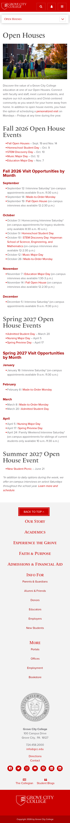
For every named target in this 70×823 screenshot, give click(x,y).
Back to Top (33, 512)
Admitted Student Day (21, 334)
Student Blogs (45, 783)
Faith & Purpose (35, 553)
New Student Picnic (19, 469)
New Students (35, 628)
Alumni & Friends (35, 591)
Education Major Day (20, 160)
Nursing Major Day (18, 338)
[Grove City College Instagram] (27, 768)
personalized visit (47, 111)
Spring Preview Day (19, 342)
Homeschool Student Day (23, 148)
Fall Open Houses (18, 143)
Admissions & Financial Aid (35, 564)
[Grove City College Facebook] (10, 768)
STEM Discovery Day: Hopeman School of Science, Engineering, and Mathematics (34, 242)
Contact (35, 760)
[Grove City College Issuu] (43, 768)
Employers (35, 619)
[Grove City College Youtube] (35, 768)
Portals (35, 649)
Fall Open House (36, 201)
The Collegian (24, 783)
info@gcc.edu (35, 749)
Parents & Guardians (35, 581)
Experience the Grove (35, 542)
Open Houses (13, 18)
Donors (35, 600)
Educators (35, 609)
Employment (35, 668)
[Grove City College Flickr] (51, 768)
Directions (35, 756)
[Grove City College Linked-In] (60, 768)
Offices (35, 658)
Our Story (35, 521)
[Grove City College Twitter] (18, 768)
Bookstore (35, 677)
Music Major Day (17, 156)
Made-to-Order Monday (40, 197)
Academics (35, 532)
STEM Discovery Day (20, 152)
